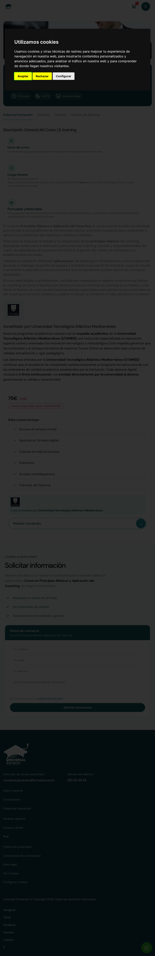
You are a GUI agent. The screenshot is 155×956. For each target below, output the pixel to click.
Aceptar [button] (23, 76)
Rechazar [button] (42, 76)
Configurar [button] (63, 76)
